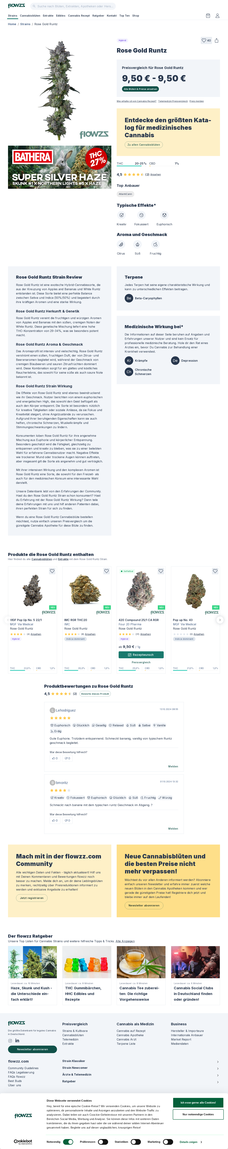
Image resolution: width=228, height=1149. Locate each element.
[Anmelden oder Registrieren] (217, 15)
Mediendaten (180, 1043)
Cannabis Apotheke (130, 1035)
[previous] (8, 620)
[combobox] (73, 6)
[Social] (10, 1041)
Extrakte (48, 15)
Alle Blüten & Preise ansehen (140, 89)
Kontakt (112, 15)
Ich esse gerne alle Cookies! (198, 1102)
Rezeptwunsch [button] (143, 654)
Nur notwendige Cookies (198, 1114)
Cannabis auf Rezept (131, 1031)
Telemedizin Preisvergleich (173, 101)
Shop (135, 15)
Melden (173, 766)
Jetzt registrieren (32, 898)
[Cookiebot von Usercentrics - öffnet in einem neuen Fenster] (23, 1142)
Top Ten (124, 15)
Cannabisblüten (30, 15)
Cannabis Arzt (126, 1039)
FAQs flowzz (16, 1076)
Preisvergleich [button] (141, 662)
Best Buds (15, 1081)
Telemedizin (70, 1039)
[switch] (103, 1142)
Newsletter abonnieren (144, 905)
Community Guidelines (23, 1068)
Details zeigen (188, 1141)
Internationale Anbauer (187, 1035)
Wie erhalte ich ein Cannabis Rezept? (136, 101)
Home (12, 24)
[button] (206, 40)
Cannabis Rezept (79, 15)
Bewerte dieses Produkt (95, 693)
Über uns (14, 1085)
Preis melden (197, 101)
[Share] (216, 40)
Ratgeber (98, 15)
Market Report (181, 1039)
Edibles (60, 15)
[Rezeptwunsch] (208, 15)
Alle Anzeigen (125, 941)
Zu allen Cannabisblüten (144, 144)
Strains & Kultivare (75, 1031)
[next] (220, 620)
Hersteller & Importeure (187, 1031)
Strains (12, 15)
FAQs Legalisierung (21, 1072)
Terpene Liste (126, 1043)
